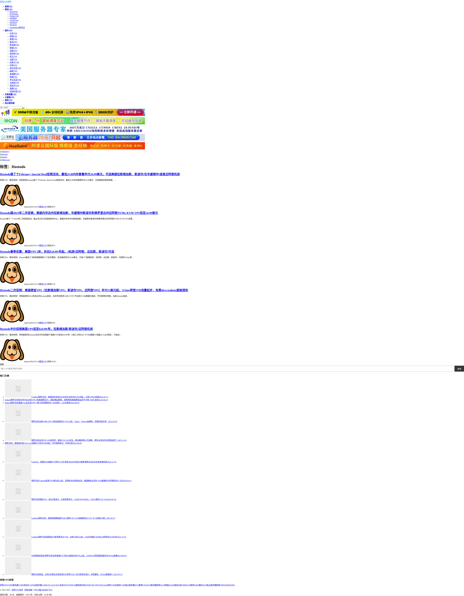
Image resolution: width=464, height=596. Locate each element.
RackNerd (14, 12)
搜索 (2, 364)
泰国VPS (13, 77)
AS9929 (229, 585)
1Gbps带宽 (108, 585)
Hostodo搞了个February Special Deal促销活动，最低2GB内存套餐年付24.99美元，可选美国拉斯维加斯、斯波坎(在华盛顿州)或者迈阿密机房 (90, 174)
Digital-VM (14, 16)
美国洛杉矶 (82, 585)
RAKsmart (14, 14)
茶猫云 (169, 585)
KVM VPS (95, 585)
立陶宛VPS (14, 83)
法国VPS (13, 59)
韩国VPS (13, 36)
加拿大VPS (14, 62)
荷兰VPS (13, 57)
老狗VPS (6, 585)
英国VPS (13, 51)
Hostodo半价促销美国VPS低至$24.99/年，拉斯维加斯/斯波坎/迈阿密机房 (46, 328)
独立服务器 (132, 585)
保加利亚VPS (15, 91)
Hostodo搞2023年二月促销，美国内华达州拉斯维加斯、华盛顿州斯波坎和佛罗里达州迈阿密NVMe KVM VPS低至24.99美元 (79, 212)
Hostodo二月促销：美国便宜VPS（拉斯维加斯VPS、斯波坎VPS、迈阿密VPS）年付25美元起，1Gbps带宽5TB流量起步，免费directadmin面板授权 (94, 290)
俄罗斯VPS (14, 54)
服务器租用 (157, 585)
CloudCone (14, 20)
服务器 (18, 585)
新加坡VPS (14, 45)
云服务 (120, 585)
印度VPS (13, 65)
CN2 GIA (53, 585)
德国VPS (13, 48)
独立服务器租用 (215, 585)
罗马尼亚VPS (15, 80)
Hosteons (13, 25)
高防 (203, 585)
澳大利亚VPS (15, 68)
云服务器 (40, 585)
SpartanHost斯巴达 (17, 27)
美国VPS (13, 39)
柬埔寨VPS (14, 74)
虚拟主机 (180, 585)
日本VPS (13, 33)
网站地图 (28, 590)
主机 (64, 585)
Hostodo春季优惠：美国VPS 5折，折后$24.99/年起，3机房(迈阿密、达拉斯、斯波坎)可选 (57, 251)
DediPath (13, 18)
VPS (71, 585)
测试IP (28, 585)
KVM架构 (192, 585)
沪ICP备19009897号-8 (43, 590)
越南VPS (13, 71)
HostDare (13, 23)
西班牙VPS (14, 86)
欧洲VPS (13, 42)
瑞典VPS (13, 88)
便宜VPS (43, 207)
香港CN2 (144, 585)
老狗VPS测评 (5, 2)
